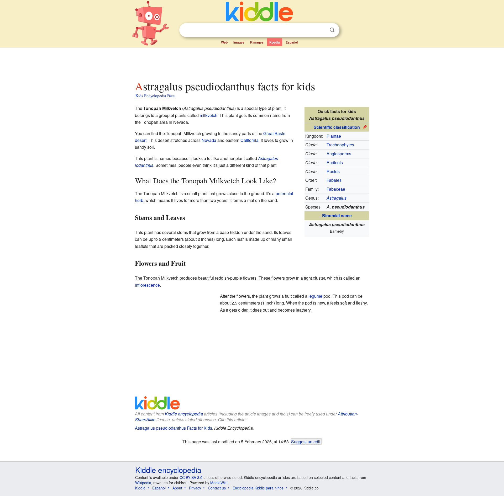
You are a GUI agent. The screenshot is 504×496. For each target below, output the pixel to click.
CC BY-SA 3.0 (191, 477)
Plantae (334, 136)
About (177, 487)
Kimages (257, 42)
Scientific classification (337, 127)
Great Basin (274, 133)
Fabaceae (336, 189)
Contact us (217, 487)
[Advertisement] (252, 62)
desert (140, 140)
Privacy (195, 487)
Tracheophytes (340, 145)
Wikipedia (143, 482)
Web (224, 42)
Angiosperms (339, 154)
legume (315, 296)
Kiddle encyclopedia (168, 469)
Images (238, 42)
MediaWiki (218, 482)
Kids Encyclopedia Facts (155, 95)
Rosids (333, 171)
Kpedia (274, 42)
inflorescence (147, 285)
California (249, 140)
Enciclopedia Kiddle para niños (258, 487)
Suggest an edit (305, 441)
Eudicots (335, 162)
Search (332, 30)
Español (292, 42)
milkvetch (208, 115)
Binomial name (337, 215)
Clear (321, 30)
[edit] (365, 126)
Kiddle (140, 487)
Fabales (334, 180)
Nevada (209, 140)
